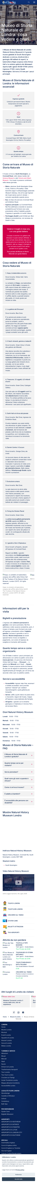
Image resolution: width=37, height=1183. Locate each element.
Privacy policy (20, 1170)
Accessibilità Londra (8, 1086)
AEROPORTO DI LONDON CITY (11, 1132)
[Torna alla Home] (9, 2)
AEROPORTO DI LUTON (9, 1130)
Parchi (3, 1064)
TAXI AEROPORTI (13, 932)
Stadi (3, 1061)
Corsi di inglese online (9, 1145)
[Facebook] (14, 1012)
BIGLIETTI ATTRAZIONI (15, 926)
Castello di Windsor (8, 1096)
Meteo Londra (6, 1046)
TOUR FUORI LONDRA (15, 909)
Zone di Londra (6, 1043)
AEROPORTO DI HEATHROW (10, 1122)
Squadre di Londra (7, 1038)
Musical (4, 1032)
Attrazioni (4, 1053)
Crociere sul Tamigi (7, 1077)
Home (3, 1027)
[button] (29, 2)
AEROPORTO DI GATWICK (10, 1124)
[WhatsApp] (18, 1012)
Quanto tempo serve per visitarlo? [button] (14, 764)
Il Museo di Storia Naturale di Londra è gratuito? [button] (16, 755)
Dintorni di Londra (7, 1067)
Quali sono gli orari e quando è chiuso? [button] (16, 780)
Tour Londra (5, 1072)
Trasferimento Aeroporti (9, 1069)
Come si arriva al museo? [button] (14, 787)
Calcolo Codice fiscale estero (11, 1153)
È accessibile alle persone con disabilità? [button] (16, 802)
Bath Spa (4, 1104)
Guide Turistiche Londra (9, 1080)
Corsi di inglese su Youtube (10, 1148)
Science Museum (8, 178)
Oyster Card (5, 1111)
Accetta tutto (18, 1179)
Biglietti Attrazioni (7, 1114)
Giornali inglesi (6, 1151)
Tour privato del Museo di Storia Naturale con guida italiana (18, 253)
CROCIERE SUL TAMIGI (15, 915)
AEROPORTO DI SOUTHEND (10, 1135)
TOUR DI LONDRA (14, 903)
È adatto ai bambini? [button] (12, 794)
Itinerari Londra (6, 1040)
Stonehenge (5, 1093)
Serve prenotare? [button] (11, 772)
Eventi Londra (6, 1035)
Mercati (3, 1059)
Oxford (3, 1098)
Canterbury (5, 1101)
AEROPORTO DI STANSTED (10, 1127)
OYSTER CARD (13, 921)
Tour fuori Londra (7, 1075)
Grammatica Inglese (8, 1143)
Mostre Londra (6, 1030)
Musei (3, 1056)
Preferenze (18, 1174)
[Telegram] (23, 1012)
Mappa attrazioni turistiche (10, 1083)
